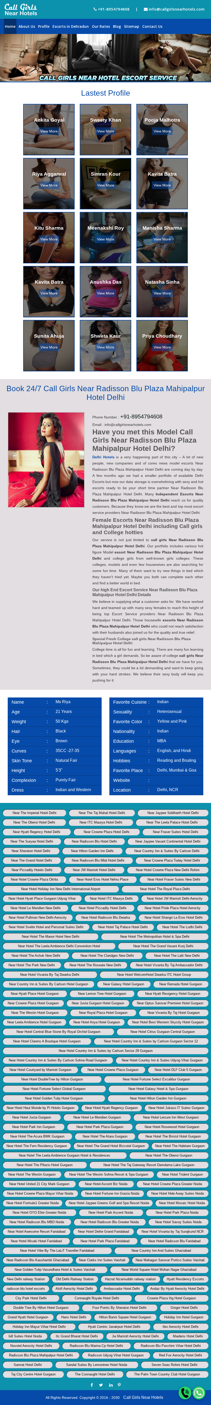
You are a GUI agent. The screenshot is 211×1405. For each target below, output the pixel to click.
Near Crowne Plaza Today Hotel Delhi (172, 860)
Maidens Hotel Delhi (188, 1336)
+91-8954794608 (113, 9)
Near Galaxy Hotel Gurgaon (123, 984)
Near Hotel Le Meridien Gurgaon (97, 1117)
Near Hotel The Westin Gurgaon (32, 1174)
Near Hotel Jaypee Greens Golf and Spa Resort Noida (109, 1203)
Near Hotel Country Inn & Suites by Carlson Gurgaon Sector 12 (151, 1041)
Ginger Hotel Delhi (184, 1308)
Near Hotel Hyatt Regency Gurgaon (111, 1108)
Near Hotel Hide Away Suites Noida (177, 1193)
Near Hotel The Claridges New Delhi (107, 955)
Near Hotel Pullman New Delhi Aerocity (38, 917)
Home (10, 26)
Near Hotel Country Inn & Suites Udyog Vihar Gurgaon (162, 1060)
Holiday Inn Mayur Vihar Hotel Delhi (39, 1327)
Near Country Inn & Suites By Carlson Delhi (166, 851)
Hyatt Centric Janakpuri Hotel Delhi (114, 1327)
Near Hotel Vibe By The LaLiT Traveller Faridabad (57, 1250)
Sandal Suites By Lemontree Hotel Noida (96, 1365)
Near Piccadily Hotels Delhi (32, 870)
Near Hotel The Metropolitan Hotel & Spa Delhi (154, 936)
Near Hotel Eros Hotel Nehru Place (102, 879)
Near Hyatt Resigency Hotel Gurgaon (172, 994)
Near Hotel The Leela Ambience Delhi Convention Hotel (59, 946)
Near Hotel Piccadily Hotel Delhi (102, 908)
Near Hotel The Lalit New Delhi (177, 955)
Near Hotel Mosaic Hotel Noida (182, 1203)
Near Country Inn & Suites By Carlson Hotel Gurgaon (48, 984)
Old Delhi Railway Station (75, 1279)
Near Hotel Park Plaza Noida (177, 1212)
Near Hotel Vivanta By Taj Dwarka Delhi (49, 975)
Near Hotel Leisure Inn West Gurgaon (171, 1117)
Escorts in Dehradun (70, 26)
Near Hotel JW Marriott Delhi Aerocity (175, 898)
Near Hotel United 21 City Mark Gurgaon (39, 1184)
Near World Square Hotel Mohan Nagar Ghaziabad (159, 1270)
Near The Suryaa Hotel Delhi (32, 841)
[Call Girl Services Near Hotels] (21, 9)
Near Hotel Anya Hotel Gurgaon (96, 1022)
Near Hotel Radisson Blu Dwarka (105, 917)
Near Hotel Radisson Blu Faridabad (174, 1241)
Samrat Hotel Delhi (28, 1365)
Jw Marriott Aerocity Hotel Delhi (135, 1336)
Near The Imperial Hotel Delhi (34, 813)
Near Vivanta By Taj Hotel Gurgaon (173, 1013)
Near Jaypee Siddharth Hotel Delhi (173, 813)
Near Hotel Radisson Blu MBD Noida (37, 1222)
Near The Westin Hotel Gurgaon (35, 1013)
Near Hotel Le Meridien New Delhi (35, 908)
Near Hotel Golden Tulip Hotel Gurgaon (54, 1098)
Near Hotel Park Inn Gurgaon (33, 1127)
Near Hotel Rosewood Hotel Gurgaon (172, 1127)
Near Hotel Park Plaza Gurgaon (99, 1127)
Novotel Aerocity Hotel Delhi (31, 1346)
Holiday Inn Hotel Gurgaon (183, 1317)
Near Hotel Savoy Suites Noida (178, 1222)
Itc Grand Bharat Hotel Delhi (77, 1336)
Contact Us (152, 26)
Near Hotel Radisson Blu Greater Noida (110, 1222)
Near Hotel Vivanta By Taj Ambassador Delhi (169, 965)
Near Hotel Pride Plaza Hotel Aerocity (172, 908)
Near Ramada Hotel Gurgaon (180, 984)
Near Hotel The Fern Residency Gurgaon (36, 1146)
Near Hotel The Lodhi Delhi (182, 927)
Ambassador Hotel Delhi (122, 1289)
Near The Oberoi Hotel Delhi (34, 822)
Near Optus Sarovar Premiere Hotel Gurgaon (170, 1003)
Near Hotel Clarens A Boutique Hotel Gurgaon (47, 1041)
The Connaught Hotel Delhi (95, 1374)
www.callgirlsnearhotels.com (183, 780)
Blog (117, 26)
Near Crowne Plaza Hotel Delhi (106, 832)
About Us (27, 26)
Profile (43, 26)
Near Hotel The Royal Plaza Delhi (165, 889)
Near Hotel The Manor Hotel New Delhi (50, 936)
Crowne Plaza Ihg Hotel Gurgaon (171, 1298)
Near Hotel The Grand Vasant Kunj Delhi (163, 946)
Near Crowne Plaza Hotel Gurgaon (33, 1003)
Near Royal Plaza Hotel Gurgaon (103, 1013)
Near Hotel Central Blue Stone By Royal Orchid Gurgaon (58, 1032)
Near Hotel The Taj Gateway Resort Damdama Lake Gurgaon (148, 1165)
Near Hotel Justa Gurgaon (31, 1117)
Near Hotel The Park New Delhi (31, 965)
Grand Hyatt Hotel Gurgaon (28, 1317)
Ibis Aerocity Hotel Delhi (180, 1327)
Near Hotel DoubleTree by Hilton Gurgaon (52, 1079)
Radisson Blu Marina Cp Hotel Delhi (96, 1346)
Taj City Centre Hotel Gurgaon (33, 1374)
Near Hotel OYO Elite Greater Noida (39, 1212)
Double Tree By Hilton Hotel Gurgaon (40, 1308)
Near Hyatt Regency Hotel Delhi (36, 832)
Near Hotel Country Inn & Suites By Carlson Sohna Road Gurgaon (58, 1060)
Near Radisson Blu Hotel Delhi (94, 841)
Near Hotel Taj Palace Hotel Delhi (123, 927)
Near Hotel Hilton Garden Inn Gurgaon (158, 1098)
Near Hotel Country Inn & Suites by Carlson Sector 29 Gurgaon (106, 1051)
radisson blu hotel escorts (26, 1289)
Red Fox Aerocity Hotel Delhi (180, 1355)
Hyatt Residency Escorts (185, 1279)
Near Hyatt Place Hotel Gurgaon (35, 994)
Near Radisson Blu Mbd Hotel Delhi (98, 860)
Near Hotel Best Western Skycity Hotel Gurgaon (168, 1022)
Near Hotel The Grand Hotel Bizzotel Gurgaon (111, 1146)
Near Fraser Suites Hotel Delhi (175, 832)
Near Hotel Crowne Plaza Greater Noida (172, 1184)
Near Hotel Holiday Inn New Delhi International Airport (60, 889)
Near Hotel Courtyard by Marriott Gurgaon (40, 1070)
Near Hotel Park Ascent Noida (111, 1212)
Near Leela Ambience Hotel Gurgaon (34, 1022)
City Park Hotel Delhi (31, 1298)
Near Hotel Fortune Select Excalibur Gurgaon (156, 1079)
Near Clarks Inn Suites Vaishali (102, 1260)
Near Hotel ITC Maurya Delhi (111, 898)
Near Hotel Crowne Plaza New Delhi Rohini (167, 870)
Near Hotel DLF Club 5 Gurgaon (178, 1070)
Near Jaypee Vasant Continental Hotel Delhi (167, 841)
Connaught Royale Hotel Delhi (97, 1298)
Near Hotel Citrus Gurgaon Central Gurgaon (162, 1032)
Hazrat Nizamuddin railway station (130, 1279)
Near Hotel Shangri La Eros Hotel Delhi (174, 917)
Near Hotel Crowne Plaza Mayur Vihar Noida (40, 1193)
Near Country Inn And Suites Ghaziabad (161, 1250)
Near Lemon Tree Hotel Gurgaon (102, 994)
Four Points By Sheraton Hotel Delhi (119, 1308)
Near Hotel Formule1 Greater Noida (32, 1203)
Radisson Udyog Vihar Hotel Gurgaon (116, 1355)
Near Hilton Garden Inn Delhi (92, 851)
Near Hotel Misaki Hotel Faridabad (36, 1241)
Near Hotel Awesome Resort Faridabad (36, 1231)
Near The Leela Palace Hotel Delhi (172, 822)
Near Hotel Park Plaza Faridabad (105, 1241)
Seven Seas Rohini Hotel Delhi (174, 1365)
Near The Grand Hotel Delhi (31, 860)
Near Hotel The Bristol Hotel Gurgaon (173, 1136)
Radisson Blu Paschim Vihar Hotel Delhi (171, 1346)
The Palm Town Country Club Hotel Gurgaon (167, 1374)
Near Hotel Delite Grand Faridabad (103, 1231)
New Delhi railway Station (26, 1279)
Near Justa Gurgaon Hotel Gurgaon (98, 1003)
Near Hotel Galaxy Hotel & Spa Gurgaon (158, 1089)
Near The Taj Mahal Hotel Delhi (102, 813)
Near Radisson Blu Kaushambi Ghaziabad (37, 1260)
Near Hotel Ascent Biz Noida (106, 1184)
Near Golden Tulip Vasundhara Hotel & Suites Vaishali (55, 1270)
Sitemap (131, 26)
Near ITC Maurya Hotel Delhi (101, 822)
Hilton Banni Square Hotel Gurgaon (125, 1317)
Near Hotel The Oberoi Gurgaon (168, 1155)
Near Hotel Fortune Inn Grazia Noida (112, 1193)
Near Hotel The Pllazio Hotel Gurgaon (45, 1165)
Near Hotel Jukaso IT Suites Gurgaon (176, 1108)
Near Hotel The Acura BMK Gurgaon (37, 1136)
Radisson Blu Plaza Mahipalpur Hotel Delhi (41, 1355)
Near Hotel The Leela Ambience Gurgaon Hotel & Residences (64, 1155)
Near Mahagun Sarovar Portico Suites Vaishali (170, 1260)
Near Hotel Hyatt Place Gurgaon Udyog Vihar (42, 898)
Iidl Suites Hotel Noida (25, 1336)
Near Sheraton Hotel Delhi (31, 851)
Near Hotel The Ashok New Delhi (36, 955)
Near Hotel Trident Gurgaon (182, 1174)
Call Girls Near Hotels (143, 1397)
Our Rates (101, 26)
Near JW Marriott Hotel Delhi (94, 870)
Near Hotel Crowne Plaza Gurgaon (112, 1070)
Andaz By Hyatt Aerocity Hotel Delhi (177, 1289)
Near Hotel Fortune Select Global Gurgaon (54, 1089)
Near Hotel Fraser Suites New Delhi (173, 879)
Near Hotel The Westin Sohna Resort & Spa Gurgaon (108, 1174)
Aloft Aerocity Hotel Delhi (74, 1289)
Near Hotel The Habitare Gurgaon (180, 1146)
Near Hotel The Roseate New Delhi (95, 965)
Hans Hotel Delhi (73, 1317)
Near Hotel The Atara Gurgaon (105, 1136)
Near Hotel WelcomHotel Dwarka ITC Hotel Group (154, 975)
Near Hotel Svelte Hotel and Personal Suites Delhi (46, 927)
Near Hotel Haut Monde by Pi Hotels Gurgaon (40, 1108)
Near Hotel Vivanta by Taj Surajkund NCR (173, 1231)
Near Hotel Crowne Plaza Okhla (34, 879)
